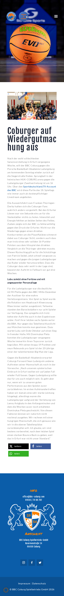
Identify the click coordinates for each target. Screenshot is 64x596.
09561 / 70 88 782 (33, 500)
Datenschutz (39, 583)
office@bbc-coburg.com (34, 496)
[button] (18, 446)
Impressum (24, 583)
